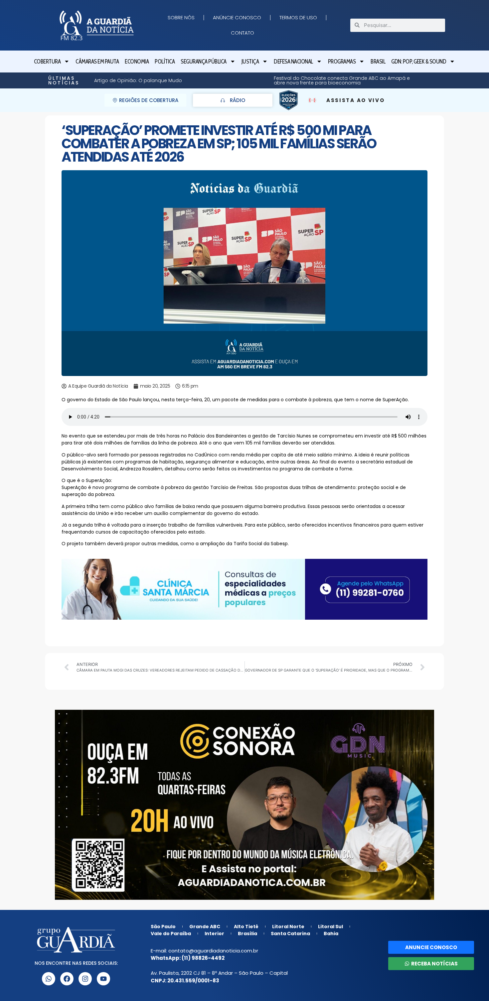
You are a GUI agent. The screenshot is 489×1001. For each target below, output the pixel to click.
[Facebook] (67, 978)
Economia (137, 61)
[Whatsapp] (48, 978)
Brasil (378, 61)
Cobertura (47, 61)
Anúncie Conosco (237, 17)
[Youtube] (103, 978)
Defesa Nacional (293, 61)
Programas (342, 61)
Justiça (250, 61)
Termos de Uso (298, 17)
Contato (242, 32)
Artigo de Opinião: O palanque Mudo (413, 80)
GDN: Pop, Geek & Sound (418, 61)
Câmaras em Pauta (97, 61)
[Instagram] (85, 978)
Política (165, 61)
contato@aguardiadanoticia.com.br (213, 950)
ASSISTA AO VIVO (355, 100)
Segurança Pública (204, 61)
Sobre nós (181, 17)
